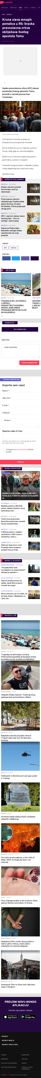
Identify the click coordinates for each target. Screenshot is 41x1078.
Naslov (5, 391)
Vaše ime (6, 398)
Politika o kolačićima (9, 1063)
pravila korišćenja (22, 450)
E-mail (5, 405)
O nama (3, 1055)
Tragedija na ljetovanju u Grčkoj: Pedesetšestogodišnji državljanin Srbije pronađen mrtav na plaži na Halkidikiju (13, 307)
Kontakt (25, 1059)
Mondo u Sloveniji (13, 561)
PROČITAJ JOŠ (10, 616)
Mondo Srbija (8, 1041)
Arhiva (24, 1063)
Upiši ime (5, 340)
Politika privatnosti (8, 1067)
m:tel (8, 1075)
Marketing (25, 1055)
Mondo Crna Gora (10, 1045)
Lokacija (6, 413)
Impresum (4, 1059)
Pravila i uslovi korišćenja (27, 1068)
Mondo (5, 1036)
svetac (14, 248)
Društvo (9, 14)
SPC (5, 248)
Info (3, 14)
